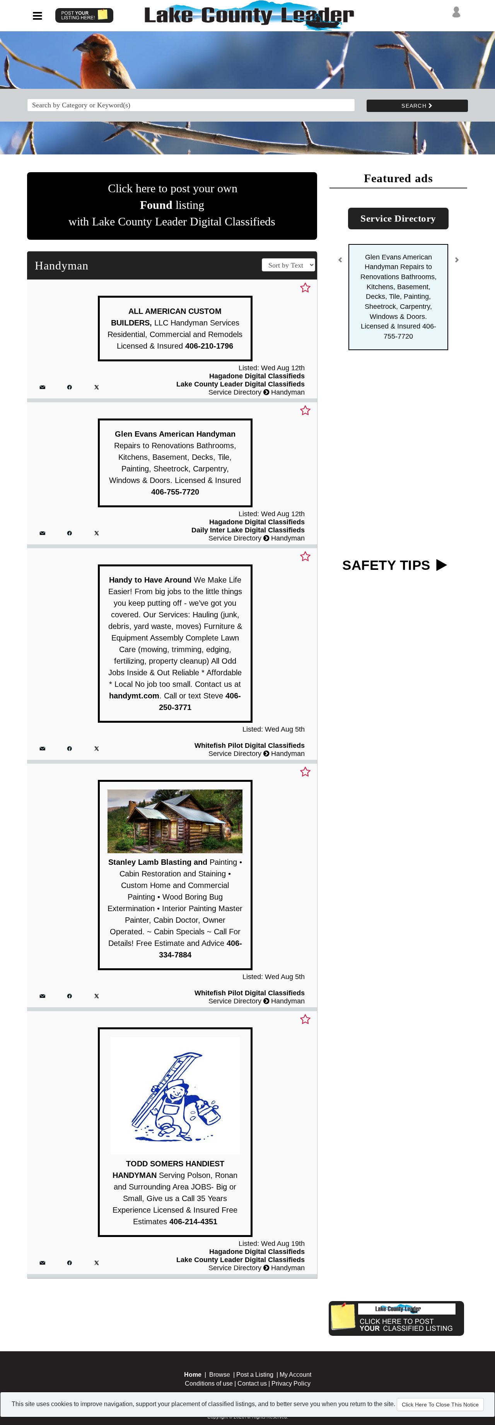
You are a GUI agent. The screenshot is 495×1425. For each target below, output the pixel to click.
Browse (219, 1374)
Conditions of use (209, 1383)
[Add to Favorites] (305, 288)
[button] (340, 263)
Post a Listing (254, 1374)
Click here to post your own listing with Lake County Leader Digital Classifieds (171, 205)
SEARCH (414, 106)
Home (192, 1374)
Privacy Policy (291, 1383)
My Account (295, 1374)
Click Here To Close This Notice (440, 1404)
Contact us (252, 1383)
